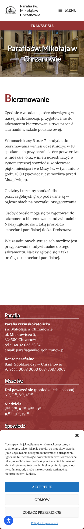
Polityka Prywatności (44, 523)
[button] (77, 435)
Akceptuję (42, 487)
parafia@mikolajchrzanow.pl (40, 350)
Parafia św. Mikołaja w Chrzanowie (30, 10)
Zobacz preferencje (42, 512)
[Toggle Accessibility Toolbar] (9, 520)
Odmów (42, 499)
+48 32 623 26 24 (26, 345)
